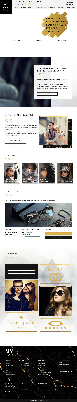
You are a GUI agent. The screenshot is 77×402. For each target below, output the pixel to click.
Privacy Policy (8, 372)
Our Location (60, 7)
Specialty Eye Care (40, 7)
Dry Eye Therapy (41, 365)
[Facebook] (59, 385)
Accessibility (8, 370)
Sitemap (7, 368)
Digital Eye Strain (41, 363)
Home (16, 7)
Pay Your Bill (38, 40)
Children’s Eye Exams (26, 365)
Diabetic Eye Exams (26, 370)
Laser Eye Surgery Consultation (45, 372)
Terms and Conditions (10, 374)
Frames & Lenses (61, 40)
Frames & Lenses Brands (10, 388)
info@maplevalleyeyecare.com (32, 236)
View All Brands (21, 272)
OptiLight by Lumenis (42, 376)
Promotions (7, 391)
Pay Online (7, 367)
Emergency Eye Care (42, 367)
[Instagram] (61, 385)
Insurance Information (10, 365)
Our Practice (8, 363)
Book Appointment (70, 7)
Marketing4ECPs (36, 400)
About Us (23, 7)
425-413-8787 (70, 4)
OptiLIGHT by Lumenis (15, 145)
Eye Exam (30, 7)
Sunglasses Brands (9, 389)
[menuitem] (17, 7)
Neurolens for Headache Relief (44, 377)
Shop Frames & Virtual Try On (11, 386)
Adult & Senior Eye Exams (27, 363)
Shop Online (51, 7)
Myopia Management (43, 374)
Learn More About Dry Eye (16, 140)
